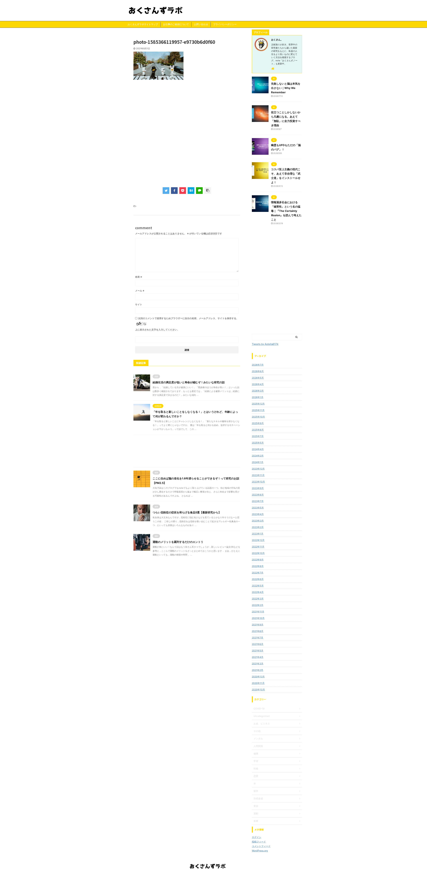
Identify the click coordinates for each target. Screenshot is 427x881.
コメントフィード (261, 846)
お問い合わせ (201, 24)
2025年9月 (258, 423)
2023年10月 (258, 481)
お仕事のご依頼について (176, 24)
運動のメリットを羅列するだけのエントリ (178, 542)
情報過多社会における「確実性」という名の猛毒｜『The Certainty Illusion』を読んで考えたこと (286, 211)
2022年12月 (258, 540)
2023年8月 (258, 494)
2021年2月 (257, 670)
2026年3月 (258, 390)
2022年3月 (258, 598)
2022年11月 (258, 546)
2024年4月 (258, 449)
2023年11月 (258, 475)
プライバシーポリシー (225, 24)
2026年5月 (258, 377)
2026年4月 (258, 384)
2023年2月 (258, 527)
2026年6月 (258, 371)
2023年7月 (258, 501)
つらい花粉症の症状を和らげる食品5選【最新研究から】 (187, 512)
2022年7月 (257, 572)
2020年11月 (258, 683)
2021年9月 (257, 624)
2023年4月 (258, 514)
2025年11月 (258, 410)
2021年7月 (257, 637)
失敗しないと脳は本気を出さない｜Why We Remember (285, 88)
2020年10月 (258, 689)
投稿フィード (259, 841)
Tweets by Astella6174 (265, 344)
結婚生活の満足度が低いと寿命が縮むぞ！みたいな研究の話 (189, 382)
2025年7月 (258, 436)
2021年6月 (257, 644)
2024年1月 (257, 462)
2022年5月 (258, 585)
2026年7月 (258, 364)
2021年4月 (257, 657)
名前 (138, 276)
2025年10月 (258, 416)
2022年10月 (258, 553)
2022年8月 (258, 566)
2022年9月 (258, 559)
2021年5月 (257, 650)
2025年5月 (258, 442)
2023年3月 (258, 520)
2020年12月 (258, 676)
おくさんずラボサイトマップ (143, 24)
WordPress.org (260, 850)
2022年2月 (257, 605)
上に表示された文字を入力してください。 (157, 329)
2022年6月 (258, 579)
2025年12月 (258, 403)
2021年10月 (258, 618)
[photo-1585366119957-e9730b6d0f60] (191, 190)
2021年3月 (257, 663)
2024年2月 (258, 455)
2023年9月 (258, 488)
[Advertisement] (186, 109)
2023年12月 (258, 468)
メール (139, 290)
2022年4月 (258, 592)
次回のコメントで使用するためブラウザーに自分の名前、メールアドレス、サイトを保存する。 (188, 318)
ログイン (256, 837)
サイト (138, 304)
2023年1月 (257, 533)
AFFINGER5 (232, 876)
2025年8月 (258, 429)
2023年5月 (258, 507)
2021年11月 (258, 611)
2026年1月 (257, 397)
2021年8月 (257, 631)
